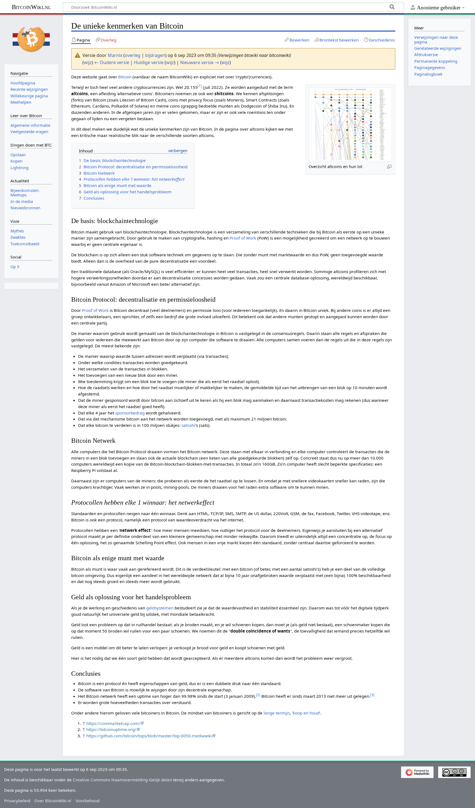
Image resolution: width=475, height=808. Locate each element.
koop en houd (306, 713)
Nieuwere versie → (199, 62)
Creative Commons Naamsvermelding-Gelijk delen (122, 779)
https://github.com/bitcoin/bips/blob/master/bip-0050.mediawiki (149, 735)
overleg (132, 55)
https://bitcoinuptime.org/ (111, 729)
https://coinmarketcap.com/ (113, 723)
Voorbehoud (88, 800)
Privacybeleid (17, 800)
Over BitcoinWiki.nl (52, 800)
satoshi (188, 425)
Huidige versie (149, 62)
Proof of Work (243, 238)
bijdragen (155, 55)
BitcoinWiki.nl (31, 7)
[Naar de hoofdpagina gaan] (31, 39)
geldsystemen (159, 608)
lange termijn (277, 713)
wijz (88, 62)
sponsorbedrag (130, 413)
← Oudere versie (111, 62)
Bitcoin (124, 76)
